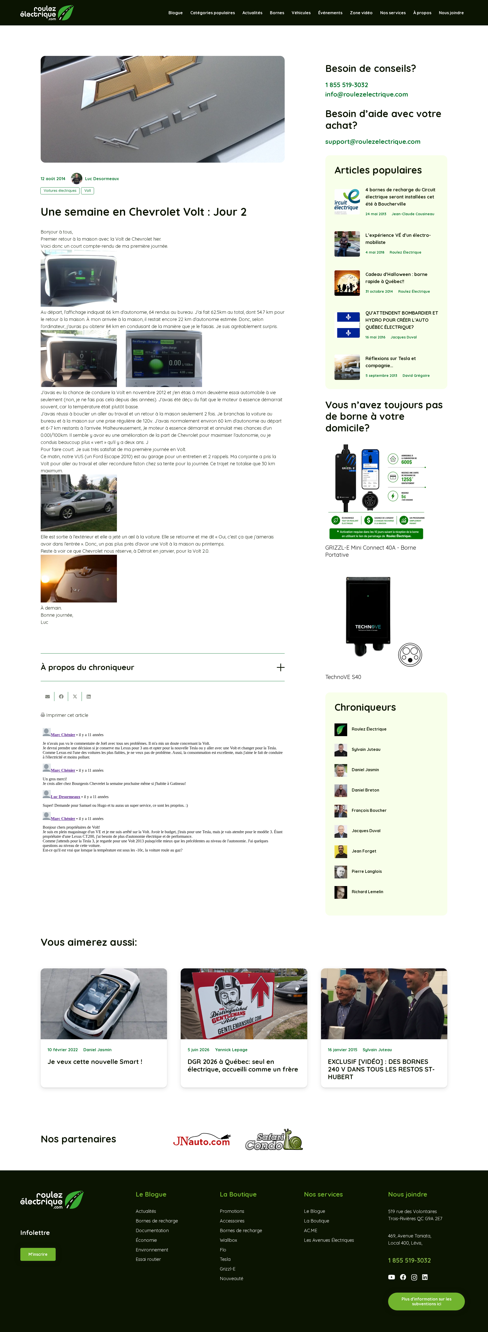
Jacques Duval (404, 337)
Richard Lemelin (367, 891)
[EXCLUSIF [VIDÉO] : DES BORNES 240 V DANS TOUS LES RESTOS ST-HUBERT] (384, 1028)
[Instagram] (414, 1277)
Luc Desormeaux (102, 178)
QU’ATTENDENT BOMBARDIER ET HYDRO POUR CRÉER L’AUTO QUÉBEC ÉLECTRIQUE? (401, 320)
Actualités (146, 1211)
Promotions (232, 1211)
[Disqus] (163, 789)
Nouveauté (231, 1278)
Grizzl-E (227, 1269)
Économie (146, 1240)
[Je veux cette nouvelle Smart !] (104, 1028)
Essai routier (148, 1259)
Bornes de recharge (157, 1221)
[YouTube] (391, 1277)
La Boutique (316, 1221)
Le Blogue (314, 1211)
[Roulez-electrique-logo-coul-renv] (47, 12)
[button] (313, 12)
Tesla (225, 1259)
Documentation (152, 1230)
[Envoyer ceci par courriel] (47, 696)
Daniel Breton (365, 790)
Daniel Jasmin (365, 769)
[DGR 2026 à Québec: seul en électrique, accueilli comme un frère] (244, 1028)
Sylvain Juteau (366, 749)
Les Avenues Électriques (329, 1240)
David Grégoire (416, 375)
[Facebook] (403, 1277)
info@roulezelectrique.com (366, 94)
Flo (223, 1250)
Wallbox (228, 1240)
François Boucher (369, 810)
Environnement (152, 1250)
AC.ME (310, 1230)
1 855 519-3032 (346, 85)
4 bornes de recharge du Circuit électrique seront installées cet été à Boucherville (400, 197)
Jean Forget (364, 851)
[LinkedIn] (425, 1277)
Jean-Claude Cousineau (413, 214)
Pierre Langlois (367, 871)
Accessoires (232, 1221)
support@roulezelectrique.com (373, 141)
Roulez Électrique (405, 252)
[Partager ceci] (61, 696)
